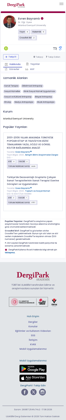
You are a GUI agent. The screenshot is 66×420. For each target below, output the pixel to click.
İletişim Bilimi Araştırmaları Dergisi (41, 155)
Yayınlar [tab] (35, 64)
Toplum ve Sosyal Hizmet (37, 191)
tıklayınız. (10, 252)
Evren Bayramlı (23, 152)
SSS (33, 335)
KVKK (33, 344)
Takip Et (12, 57)
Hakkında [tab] (15, 64)
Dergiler (33, 322)
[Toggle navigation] (61, 4)
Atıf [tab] (31, 69)
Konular (33, 326)
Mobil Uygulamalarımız (33, 349)
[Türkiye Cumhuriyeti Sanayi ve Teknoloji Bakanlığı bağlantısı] (33, 301)
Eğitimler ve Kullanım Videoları (33, 331)
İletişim (33, 340)
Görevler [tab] (13, 69)
